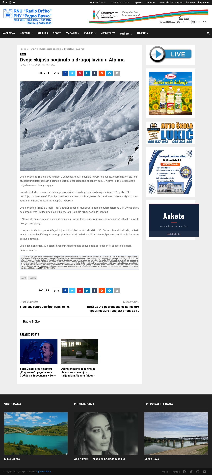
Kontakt (176, 472)
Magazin (71, 33)
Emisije (88, 33)
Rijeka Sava (151, 459)
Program (179, 2)
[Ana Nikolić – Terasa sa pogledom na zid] (106, 433)
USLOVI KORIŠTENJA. (46, 268)
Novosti (25, 33)
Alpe (24, 278)
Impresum (138, 2)
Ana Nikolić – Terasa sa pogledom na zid (99, 459)
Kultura (43, 33)
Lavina (33, 278)
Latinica (190, 2)
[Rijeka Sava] (176, 433)
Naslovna (8, 33)
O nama (166, 472)
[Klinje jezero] (36, 433)
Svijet (23, 54)
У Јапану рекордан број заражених (45, 306)
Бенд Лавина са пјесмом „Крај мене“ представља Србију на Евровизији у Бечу (38, 372)
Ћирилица (204, 2)
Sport (57, 33)
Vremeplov (108, 33)
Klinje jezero (12, 459)
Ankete (141, 33)
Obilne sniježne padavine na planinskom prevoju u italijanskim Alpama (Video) (78, 372)
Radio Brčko (28, 65)
